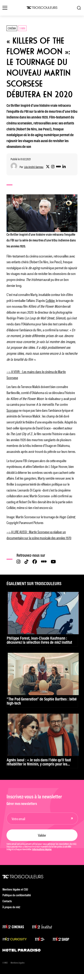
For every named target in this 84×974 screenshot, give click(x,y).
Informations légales (42, 849)
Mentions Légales (17, 963)
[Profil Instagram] (52, 167)
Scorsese (12, 410)
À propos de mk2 (11, 907)
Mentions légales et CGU (15, 889)
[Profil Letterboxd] (58, 167)
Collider (50, 300)
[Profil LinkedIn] (64, 167)
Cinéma (12, 28)
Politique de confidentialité (16, 895)
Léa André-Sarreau (33, 166)
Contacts (7, 901)
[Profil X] (47, 167)
